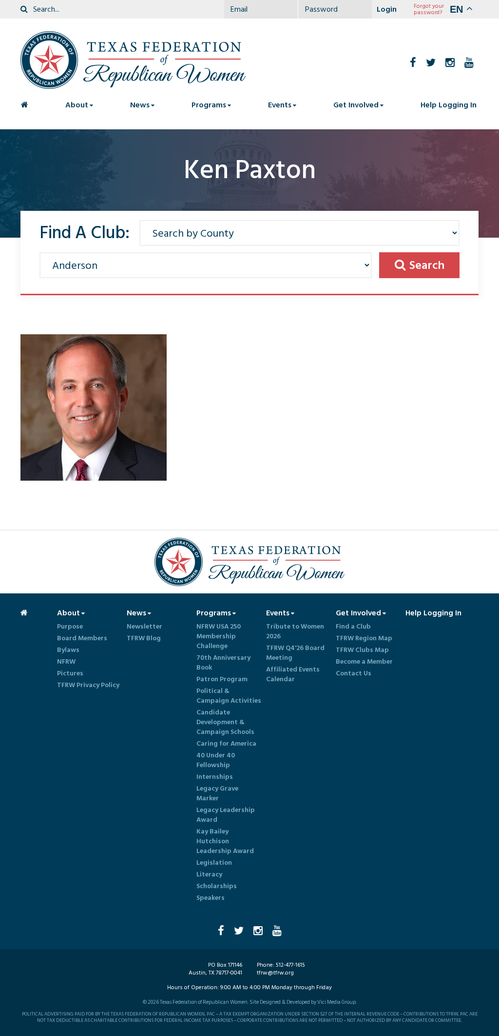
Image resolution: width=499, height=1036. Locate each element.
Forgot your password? (429, 9)
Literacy (209, 874)
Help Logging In (449, 105)
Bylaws (68, 650)
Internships (214, 777)
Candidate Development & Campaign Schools (225, 722)
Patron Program (222, 679)
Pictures (70, 673)
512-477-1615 (290, 965)
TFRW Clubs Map (362, 650)
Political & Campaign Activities (228, 696)
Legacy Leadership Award (225, 815)
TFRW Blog (144, 638)
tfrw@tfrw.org (275, 972)
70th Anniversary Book (223, 662)
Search (426, 265)
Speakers (210, 898)
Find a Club (353, 626)
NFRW (66, 662)
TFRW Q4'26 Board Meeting (295, 653)
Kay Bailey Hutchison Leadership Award (225, 841)
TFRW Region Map (364, 638)
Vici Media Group (336, 1002)
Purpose (70, 626)
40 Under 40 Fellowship (215, 760)
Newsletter (144, 626)
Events (279, 105)
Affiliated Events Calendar (293, 674)
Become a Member (364, 662)
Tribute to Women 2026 (295, 631)
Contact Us (353, 673)
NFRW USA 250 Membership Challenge (218, 636)
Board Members (82, 638)
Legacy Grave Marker (217, 793)
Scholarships (216, 886)
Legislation (214, 863)
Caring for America (226, 744)
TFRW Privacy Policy (88, 685)
